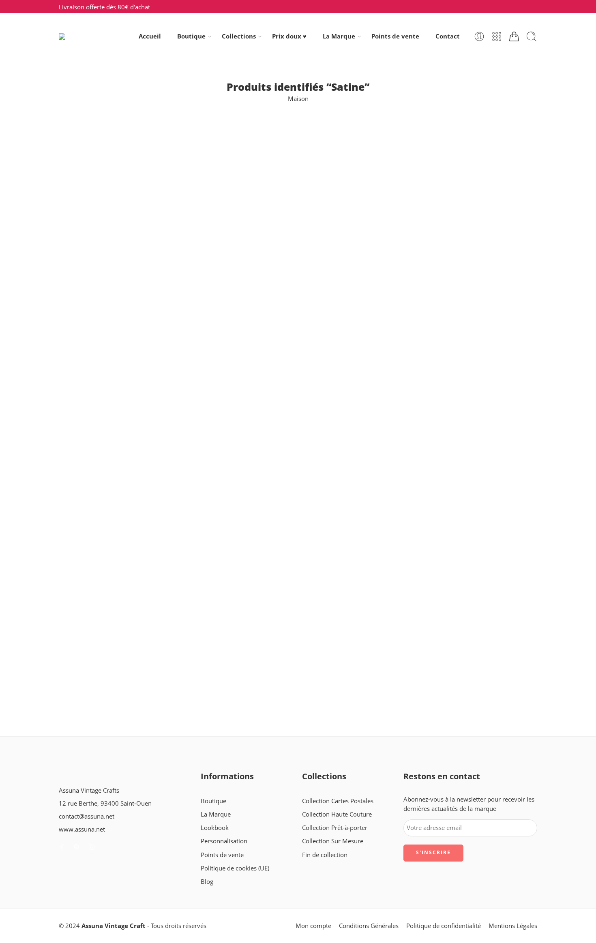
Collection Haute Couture (337, 814)
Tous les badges (80, 292)
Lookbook (215, 828)
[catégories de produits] (496, 36)
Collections (239, 36)
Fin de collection (81, 249)
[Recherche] (531, 36)
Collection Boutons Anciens (97, 193)
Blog (207, 881)
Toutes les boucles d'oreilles (97, 378)
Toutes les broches (84, 392)
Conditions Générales (369, 926)
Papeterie (72, 264)
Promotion (74, 278)
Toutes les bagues (83, 349)
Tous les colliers (80, 321)
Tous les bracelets (83, 306)
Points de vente (395, 36)
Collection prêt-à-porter (91, 221)
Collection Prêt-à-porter (334, 828)
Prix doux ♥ (289, 36)
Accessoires (75, 164)
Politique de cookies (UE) (235, 868)
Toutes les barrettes (86, 364)
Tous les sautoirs (82, 335)
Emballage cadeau (84, 235)
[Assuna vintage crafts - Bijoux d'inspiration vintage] (91, 36)
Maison (298, 99)
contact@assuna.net (86, 816)
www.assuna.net (82, 829)
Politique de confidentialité (443, 926)
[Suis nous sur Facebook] (62, 847)
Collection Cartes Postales (94, 207)
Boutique (191, 36)
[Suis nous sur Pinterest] (76, 847)
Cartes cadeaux (80, 178)
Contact (447, 36)
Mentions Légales (513, 926)
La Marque (339, 36)
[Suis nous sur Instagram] (91, 847)
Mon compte (313, 926)
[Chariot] (514, 36)
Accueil (150, 36)
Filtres (67, 135)
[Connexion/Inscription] (479, 36)
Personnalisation (224, 841)
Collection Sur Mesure (332, 841)
